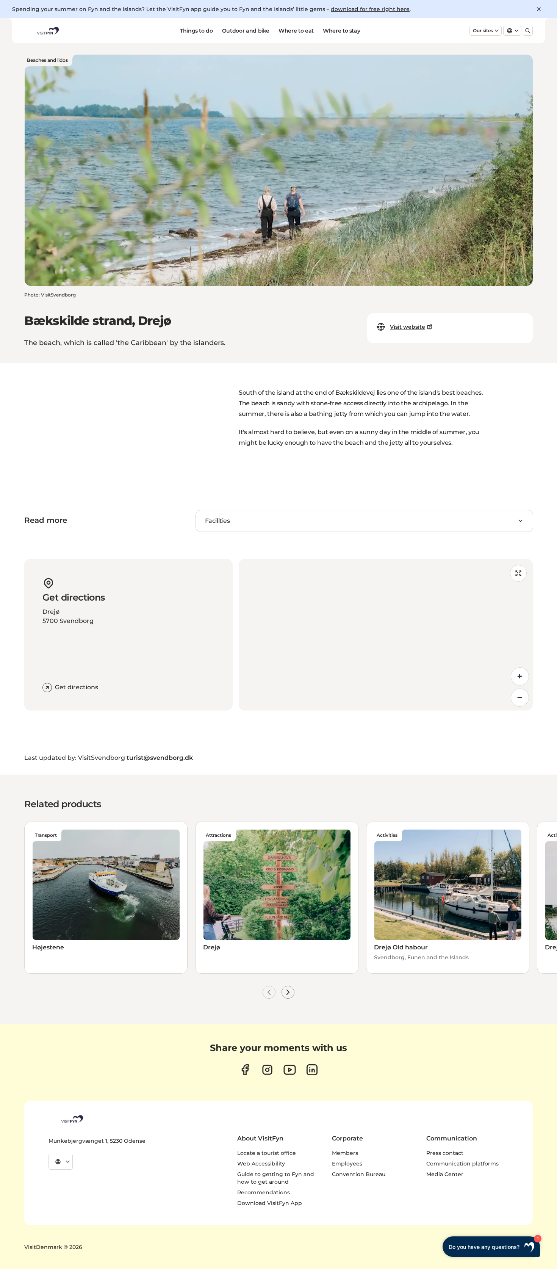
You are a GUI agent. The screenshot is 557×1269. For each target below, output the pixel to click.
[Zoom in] (520, 676)
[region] (386, 635)
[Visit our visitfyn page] (267, 1069)
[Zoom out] (520, 698)
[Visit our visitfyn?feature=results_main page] (289, 1069)
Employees (347, 1163)
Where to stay (341, 30)
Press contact (444, 1153)
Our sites (483, 30)
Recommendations (263, 1192)
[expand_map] (518, 573)
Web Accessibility (261, 1163)
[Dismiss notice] (539, 9)
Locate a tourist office (266, 1153)
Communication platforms (462, 1163)
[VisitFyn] (72, 1118)
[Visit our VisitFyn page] (245, 1069)
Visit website (407, 326)
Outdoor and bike (245, 30)
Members (345, 1153)
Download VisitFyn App (269, 1203)
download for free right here (370, 9)
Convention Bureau (358, 1174)
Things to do (196, 30)
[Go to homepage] (47, 30)
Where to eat (296, 30)
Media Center (444, 1174)
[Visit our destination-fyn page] (312, 1069)
